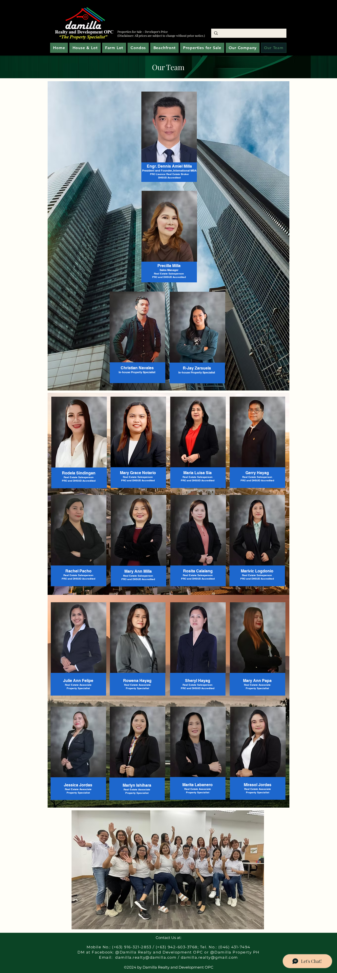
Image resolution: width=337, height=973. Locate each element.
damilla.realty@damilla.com (145, 957)
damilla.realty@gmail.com (209, 957)
